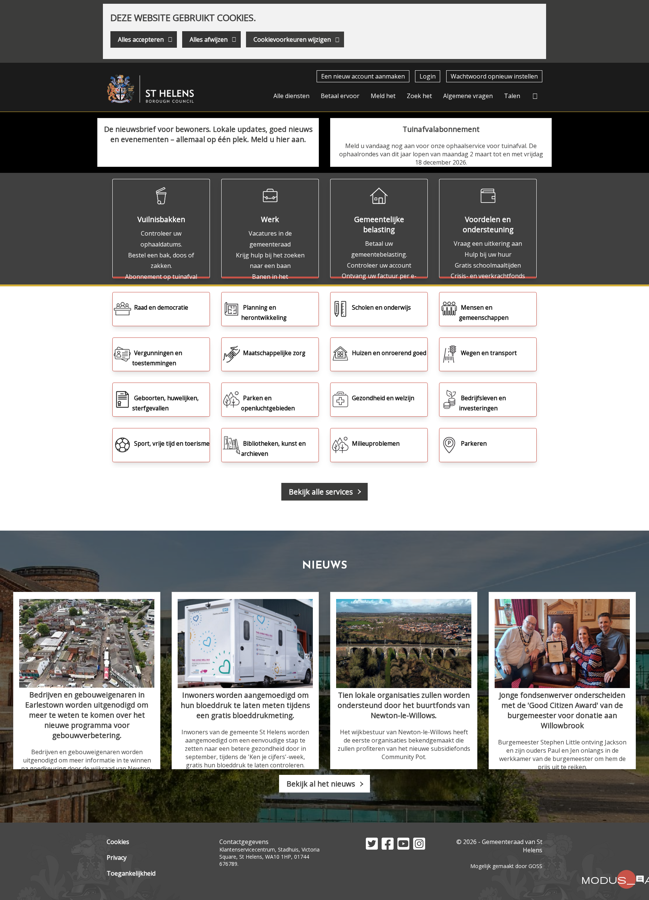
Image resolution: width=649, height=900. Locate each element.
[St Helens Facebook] (388, 847)
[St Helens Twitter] (372, 847)
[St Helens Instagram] (419, 847)
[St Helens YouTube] (403, 847)
